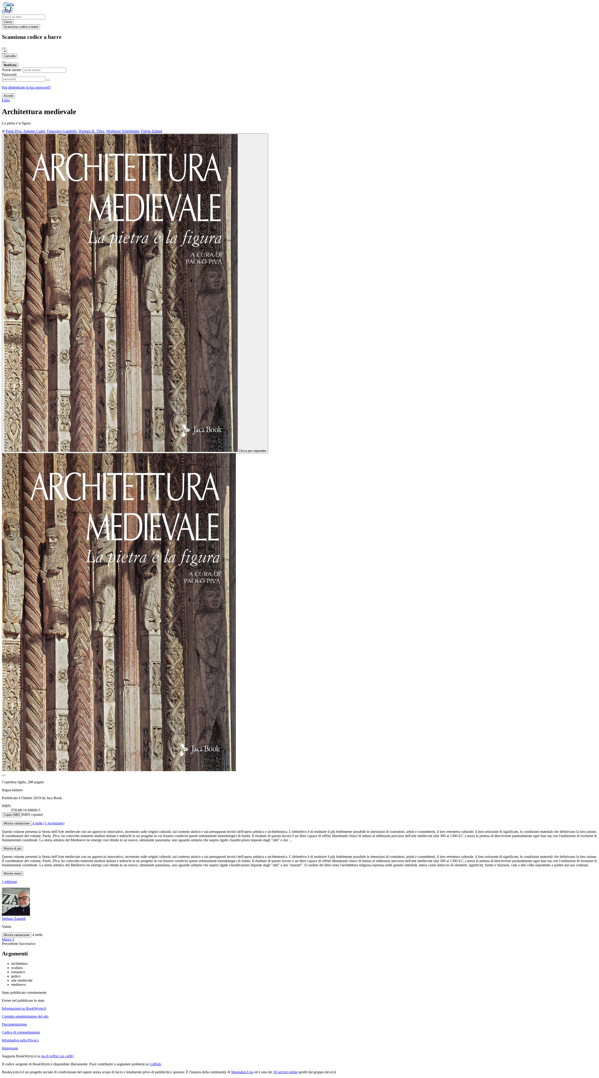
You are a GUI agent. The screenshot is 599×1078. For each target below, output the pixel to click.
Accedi (8, 96)
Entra (6, 100)
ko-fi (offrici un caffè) (57, 1056)
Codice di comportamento (21, 1032)
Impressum (10, 1048)
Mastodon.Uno (242, 1072)
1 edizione (9, 882)
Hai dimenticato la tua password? (26, 87)
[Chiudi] (4, 48)
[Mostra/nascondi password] (48, 80)
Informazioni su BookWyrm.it (24, 1008)
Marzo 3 (8, 939)
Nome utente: (12, 70)
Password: (9, 74)
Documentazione (14, 1024)
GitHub (155, 1064)
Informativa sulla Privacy (20, 1040)
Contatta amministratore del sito (25, 1016)
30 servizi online (285, 1072)
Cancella (9, 56)
